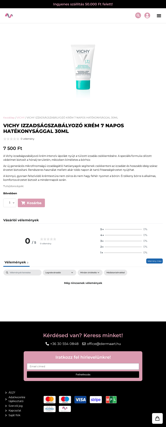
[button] (159, 15)
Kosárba (34, 203)
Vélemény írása (154, 261)
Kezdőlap (9, 117)
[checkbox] (115, 272)
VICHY (21, 117)
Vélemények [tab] (16, 262)
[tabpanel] (83, 294)
